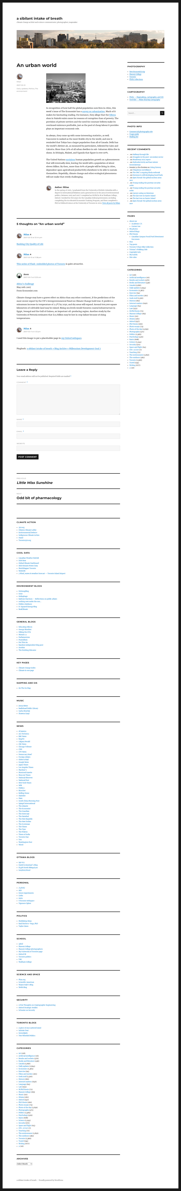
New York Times (25, 783)
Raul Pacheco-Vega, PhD (28, 924)
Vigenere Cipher (25, 903)
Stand (21, 538)
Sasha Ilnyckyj (24, 711)
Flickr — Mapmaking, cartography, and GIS (146, 97)
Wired (21, 845)
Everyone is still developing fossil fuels (148, 175)
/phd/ (21, 944)
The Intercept (24, 814)
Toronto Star (24, 837)
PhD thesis (23, 1102)
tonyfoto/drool (24, 870)
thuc (131, 242)
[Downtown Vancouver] (83, 88)
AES (20, 890)
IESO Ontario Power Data (28, 566)
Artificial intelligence (27, 1056)
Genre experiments (26, 893)
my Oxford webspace (71, 338)
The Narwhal (24, 816)
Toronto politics (25, 957)
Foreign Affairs (24, 757)
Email (20, 431)
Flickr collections (136, 79)
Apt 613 (21, 862)
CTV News (22, 752)
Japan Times (23, 765)
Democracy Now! (25, 754)
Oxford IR (22, 954)
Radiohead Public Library (28, 708)
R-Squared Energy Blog (28, 607)
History (22, 1079)
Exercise (22, 1071)
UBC (20, 959)
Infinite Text (24, 1030)
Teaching (22, 1131)
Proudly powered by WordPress (51, 1180)
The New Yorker (25, 821)
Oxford (21, 1100)
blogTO (21, 739)
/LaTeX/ (22, 888)
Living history (155, 167)
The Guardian (24, 811)
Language (22, 1084)
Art (20, 1053)
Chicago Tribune (25, 747)
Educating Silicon (25, 627)
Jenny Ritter (23, 706)
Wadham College (25, 962)
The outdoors (24, 1136)
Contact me (136, 226)
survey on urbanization (93, 111)
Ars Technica (24, 734)
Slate (20, 798)
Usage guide (134, 134)
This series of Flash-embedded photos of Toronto (41, 264)
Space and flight (25, 1126)
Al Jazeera (22, 731)
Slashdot (22, 796)
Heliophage (23, 596)
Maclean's (23, 770)
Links (21, 896)
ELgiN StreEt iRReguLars (28, 868)
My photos (133, 229)
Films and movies (25, 1074)
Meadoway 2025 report (142, 160)
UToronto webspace (26, 901)
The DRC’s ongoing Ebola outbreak (146, 172)
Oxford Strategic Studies (28, 1008)
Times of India (24, 834)
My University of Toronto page (30, 952)
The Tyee (22, 829)
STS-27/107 (23, 1128)
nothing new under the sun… (30, 601)
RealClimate (23, 609)
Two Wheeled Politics (27, 1036)
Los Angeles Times (26, 767)
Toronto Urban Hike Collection (141, 247)
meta (21, 898)
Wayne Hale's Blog (26, 985)
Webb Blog (23, 987)
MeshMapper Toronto (27, 568)
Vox (20, 840)
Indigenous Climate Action (29, 535)
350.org (22, 527)
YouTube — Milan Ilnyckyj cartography (144, 100)
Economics (23, 1069)
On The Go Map (25, 688)
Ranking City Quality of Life (30, 244)
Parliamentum (24, 637)
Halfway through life (141, 154)
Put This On (23, 642)
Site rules (133, 257)
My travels (133, 255)
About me (133, 221)
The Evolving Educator (27, 650)
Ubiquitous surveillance (142, 170)
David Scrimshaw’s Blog (28, 865)
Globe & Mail (24, 760)
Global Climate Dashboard (29, 563)
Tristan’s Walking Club (138, 250)
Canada (21, 1064)
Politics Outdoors (25, 604)
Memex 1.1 (23, 635)
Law (20, 1087)
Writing (22, 1144)
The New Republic (26, 819)
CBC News (22, 744)
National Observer (26, 778)
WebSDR (22, 571)
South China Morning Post (29, 801)
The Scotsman (24, 824)
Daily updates (22, 89)
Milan (19, 82)
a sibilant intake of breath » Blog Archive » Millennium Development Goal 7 (64, 348)
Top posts (133, 244)
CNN (20, 749)
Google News (24, 762)
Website (21, 443)
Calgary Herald (24, 742)
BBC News (22, 736)
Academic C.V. (137, 224)
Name (20, 419)
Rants (21, 1118)
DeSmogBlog (24, 591)
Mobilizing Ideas (25, 921)
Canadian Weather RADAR (29, 558)
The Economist (25, 809)
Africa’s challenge (25, 284)
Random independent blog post (31, 645)
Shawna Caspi (24, 714)
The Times (23, 827)
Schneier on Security (27, 1010)
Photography (24, 1110)
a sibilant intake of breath (39, 18)
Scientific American (26, 982)
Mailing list (133, 137)
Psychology (23, 1115)
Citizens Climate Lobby (27, 530)
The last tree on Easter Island (144, 196)
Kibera (112, 115)
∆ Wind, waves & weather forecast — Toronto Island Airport (42, 573)
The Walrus (23, 832)
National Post (24, 780)
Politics (31, 89)
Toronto (22, 1138)
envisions (70, 159)
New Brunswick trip (137, 72)
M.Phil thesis (24, 1089)
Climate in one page (26, 670)
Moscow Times (25, 775)
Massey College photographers (31, 949)
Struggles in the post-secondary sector (148, 157)
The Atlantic (23, 806)
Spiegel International (27, 803)
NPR (20, 785)
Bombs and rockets (26, 1058)
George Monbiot (25, 629)
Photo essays (24, 1105)
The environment (25, 1133)
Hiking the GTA (25, 632)
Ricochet (22, 791)
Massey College (25, 946)
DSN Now (22, 561)
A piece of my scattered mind (30, 1028)
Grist (21, 594)
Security (22, 1123)
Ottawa (21, 1097)
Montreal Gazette (25, 772)
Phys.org (22, 980)
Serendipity (23, 1033)
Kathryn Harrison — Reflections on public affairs (38, 599)
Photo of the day (25, 1107)
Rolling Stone (24, 793)
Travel (21, 1141)
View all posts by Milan (111, 203)
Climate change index (27, 668)
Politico (22, 788)
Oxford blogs (134, 231)
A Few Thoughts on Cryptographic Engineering (37, 1005)
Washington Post (25, 842)
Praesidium (23, 640)
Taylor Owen (23, 926)
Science (22, 1120)
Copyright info (135, 252)
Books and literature (26, 1061)
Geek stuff (23, 1077)
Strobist (22, 648)
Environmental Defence (28, 533)
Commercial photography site (141, 132)
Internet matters (25, 1082)
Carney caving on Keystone (143, 193)
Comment (22, 382)
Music (21, 1095)
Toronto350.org (25, 540)
